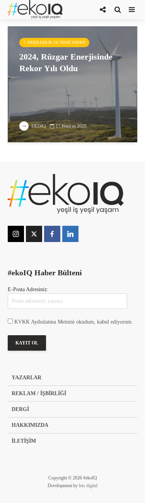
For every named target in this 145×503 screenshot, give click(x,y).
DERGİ (20, 409)
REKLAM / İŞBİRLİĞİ (39, 393)
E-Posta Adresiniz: (28, 289)
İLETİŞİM (24, 441)
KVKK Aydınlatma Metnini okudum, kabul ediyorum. (73, 322)
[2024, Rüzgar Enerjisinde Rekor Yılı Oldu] (72, 83)
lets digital (88, 485)
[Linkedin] (70, 234)
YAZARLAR (26, 377)
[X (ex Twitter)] (34, 234)
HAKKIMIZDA (30, 425)
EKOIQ (38, 126)
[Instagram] (16, 234)
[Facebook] (52, 234)
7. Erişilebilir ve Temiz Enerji (54, 42)
